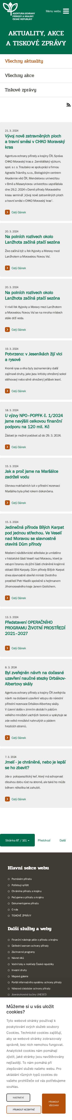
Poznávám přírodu (22, 878)
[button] (57, 11)
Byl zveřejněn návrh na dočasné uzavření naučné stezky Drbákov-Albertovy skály (35, 678)
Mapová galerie (20, 976)
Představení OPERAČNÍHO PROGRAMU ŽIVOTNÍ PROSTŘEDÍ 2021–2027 (35, 628)
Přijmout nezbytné (24, 1109)
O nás (15, 909)
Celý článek (19, 212)
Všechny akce (19, 76)
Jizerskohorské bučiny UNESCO (29, 994)
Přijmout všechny (54, 1103)
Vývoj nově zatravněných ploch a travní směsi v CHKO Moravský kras (35, 141)
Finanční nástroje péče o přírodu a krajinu (35, 939)
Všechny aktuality (24, 61)
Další (63, 840)
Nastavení (18, 1097)
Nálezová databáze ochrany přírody (31, 988)
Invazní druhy (19, 970)
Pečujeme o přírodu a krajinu (28, 897)
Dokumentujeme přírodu (25, 903)
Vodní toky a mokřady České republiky (33, 964)
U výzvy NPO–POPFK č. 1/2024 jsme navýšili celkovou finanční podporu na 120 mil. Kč (34, 421)
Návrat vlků (18, 957)
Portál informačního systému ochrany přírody (37, 982)
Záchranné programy (23, 951)
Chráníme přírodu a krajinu (26, 891)
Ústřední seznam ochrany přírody (30, 945)
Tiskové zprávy (20, 90)
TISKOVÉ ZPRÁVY (21, 915)
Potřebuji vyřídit (20, 885)
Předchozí (44, 840)
